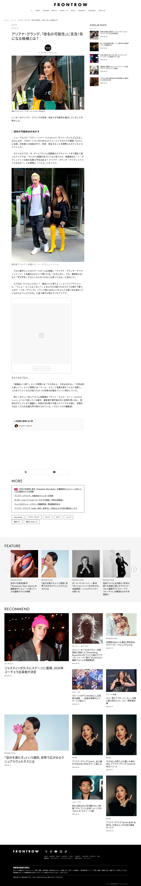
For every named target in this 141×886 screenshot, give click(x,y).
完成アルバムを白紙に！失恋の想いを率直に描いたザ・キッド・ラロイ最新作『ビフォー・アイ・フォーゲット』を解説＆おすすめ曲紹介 (116, 589)
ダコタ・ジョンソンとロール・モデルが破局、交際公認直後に (39, 500)
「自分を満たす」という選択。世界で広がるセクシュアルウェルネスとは (54, 586)
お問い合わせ (78, 858)
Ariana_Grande (18, 517)
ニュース (13, 20)
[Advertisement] (48, 449)
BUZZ (98, 856)
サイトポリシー (55, 858)
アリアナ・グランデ (33, 517)
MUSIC (73, 11)
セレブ (58, 517)
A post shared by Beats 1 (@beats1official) (41, 367)
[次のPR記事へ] (133, 569)
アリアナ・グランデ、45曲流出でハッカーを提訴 (33, 495)
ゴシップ (47, 517)
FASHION (46, 11)
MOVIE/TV (65, 856)
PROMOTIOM (16, 580)
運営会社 (46, 858)
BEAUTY (54, 11)
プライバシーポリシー (67, 858)
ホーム (6, 20)
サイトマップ (87, 858)
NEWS (38, 11)
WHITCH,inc (114, 884)
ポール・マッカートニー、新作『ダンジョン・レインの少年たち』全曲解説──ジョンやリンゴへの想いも (85, 587)
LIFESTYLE (101, 11)
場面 (32, 403)
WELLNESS (92, 11)
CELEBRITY (82, 11)
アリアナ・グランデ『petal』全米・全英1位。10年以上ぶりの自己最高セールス (45, 508)
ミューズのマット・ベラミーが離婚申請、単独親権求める (37, 504)
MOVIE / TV (64, 11)
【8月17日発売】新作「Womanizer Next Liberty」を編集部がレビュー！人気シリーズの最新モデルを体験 (24, 587)
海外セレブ (17, 522)
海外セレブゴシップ (31, 522)
